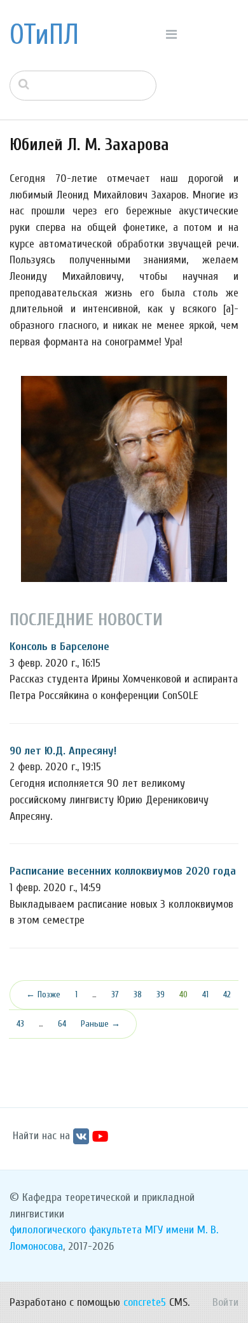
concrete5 (144, 1302)
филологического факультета (76, 1229)
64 (62, 1023)
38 (138, 994)
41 (205, 994)
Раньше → (100, 1023)
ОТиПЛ (44, 35)
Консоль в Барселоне (59, 646)
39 (160, 994)
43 (20, 1023)
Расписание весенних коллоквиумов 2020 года (123, 871)
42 (227, 994)
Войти (225, 1302)
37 (115, 994)
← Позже (43, 994)
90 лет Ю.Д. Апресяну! (63, 751)
